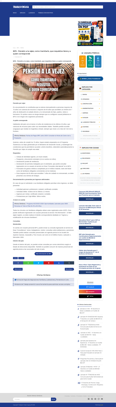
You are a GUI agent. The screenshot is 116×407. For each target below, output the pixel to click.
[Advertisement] (43, 32)
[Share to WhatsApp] (28, 263)
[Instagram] (99, 399)
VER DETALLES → (90, 199)
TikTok (91, 296)
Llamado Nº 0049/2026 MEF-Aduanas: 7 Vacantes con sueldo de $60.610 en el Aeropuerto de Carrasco (91, 319)
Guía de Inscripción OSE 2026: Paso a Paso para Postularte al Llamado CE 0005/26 (91, 353)
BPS (16, 258)
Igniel (101, 404)
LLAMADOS (32, 12)
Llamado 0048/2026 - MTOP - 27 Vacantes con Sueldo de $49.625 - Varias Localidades (90, 369)
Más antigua (69, 269)
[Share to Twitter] (38, 263)
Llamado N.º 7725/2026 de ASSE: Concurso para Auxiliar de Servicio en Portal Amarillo (91, 327)
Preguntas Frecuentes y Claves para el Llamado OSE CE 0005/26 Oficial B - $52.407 (91, 361)
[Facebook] (89, 399)
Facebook (91, 287)
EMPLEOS (22, 12)
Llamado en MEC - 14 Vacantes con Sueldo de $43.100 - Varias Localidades (90, 335)
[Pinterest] (95, 399)
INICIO (15, 12)
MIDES (21, 258)
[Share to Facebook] (18, 263)
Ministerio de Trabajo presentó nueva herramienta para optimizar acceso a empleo (42, 284)
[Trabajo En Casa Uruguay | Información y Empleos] (21, 7)
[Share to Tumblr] (69, 263)
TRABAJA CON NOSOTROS (45, 12)
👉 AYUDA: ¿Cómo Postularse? (90, 78)
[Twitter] (92, 399)
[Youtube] (102, 399)
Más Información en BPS (43, 254)
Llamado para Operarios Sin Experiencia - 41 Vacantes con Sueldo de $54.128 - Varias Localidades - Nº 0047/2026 (91, 344)
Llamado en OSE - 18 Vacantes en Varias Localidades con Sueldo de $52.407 (90, 311)
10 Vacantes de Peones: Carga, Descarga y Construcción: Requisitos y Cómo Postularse (92, 385)
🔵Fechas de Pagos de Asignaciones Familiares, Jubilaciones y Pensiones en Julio (42, 280)
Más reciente (18, 269)
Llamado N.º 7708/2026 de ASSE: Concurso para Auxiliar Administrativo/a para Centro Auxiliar (91, 377)
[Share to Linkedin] (59, 263)
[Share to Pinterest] (49, 263)
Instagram (91, 291)
